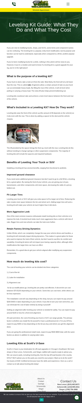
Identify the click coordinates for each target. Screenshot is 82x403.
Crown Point (41, 391)
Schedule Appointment (41, 10)
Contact (41, 381)
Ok (41, 400)
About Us (41, 379)
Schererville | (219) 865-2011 (68, 387)
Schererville (41, 386)
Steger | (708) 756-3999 (68, 389)
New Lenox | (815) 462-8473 (68, 384)
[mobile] (68, 4)
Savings (41, 384)
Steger (41, 389)
